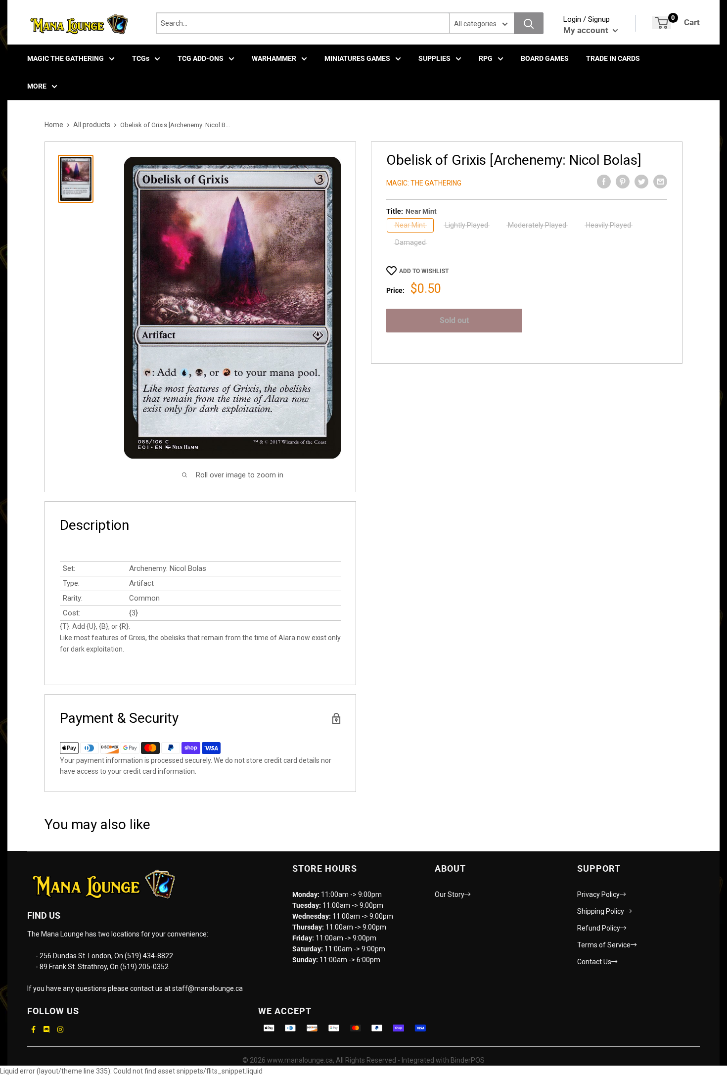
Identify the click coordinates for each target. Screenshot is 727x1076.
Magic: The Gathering (423, 183)
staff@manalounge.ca (207, 988)
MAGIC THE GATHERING (65, 58)
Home (54, 125)
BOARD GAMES (545, 58)
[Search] (529, 23)
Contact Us (594, 962)
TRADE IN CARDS (613, 58)
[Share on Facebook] (604, 181)
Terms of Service (604, 945)
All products (91, 125)
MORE (36, 86)
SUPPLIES (434, 58)
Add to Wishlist (424, 271)
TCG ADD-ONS (201, 58)
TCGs (140, 58)
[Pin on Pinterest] (623, 181)
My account (586, 30)
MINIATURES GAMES (357, 58)
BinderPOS (468, 1060)
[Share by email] (660, 181)
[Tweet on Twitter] (641, 181)
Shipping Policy (601, 911)
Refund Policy (598, 928)
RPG (486, 58)
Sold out (454, 320)
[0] (661, 22)
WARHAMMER (274, 58)
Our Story (449, 894)
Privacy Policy (598, 894)
